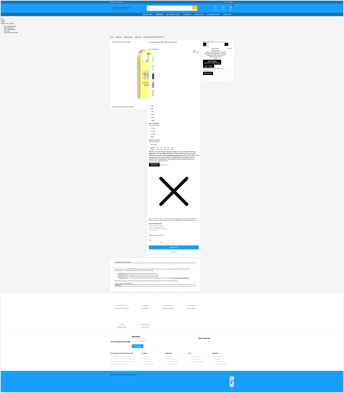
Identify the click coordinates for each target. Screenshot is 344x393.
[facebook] (213, 338)
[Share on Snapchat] (226, 77)
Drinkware (218, 359)
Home (111, 37)
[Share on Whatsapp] (222, 77)
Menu (2, 18)
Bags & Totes (219, 361)
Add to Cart (208, 66)
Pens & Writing (219, 356)
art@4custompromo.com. (175, 155)
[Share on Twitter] (212, 77)
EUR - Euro (7, 31)
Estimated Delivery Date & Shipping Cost (213, 68)
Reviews (118, 285)
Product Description (123, 262)
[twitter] (216, 338)
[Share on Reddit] (229, 77)
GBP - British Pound (9, 27)
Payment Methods (173, 364)
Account (3, 20)
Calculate (208, 73)
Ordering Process (149, 364)
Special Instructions (163, 160)
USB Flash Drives (128, 37)
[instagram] (226, 338)
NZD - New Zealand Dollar (11, 32)
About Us (147, 356)
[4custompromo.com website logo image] (121, 8)
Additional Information (123, 283)
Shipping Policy (173, 359)
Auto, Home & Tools (221, 364)
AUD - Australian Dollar (10, 26)
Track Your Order (196, 359)
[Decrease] (150, 242)
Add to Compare (205, 77)
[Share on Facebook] (209, 77)
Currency (3, 22)
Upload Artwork (149, 361)
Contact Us (148, 359)
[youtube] (223, 338)
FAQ (170, 356)
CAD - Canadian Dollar (10, 29)
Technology (118, 37)
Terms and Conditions (198, 361)
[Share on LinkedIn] (216, 77)
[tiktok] (230, 338)
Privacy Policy (195, 356)
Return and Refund (173, 361)
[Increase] (173, 242)
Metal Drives (138, 37)
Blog (193, 364)
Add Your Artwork (153, 160)
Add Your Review (153, 49)
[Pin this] (219, 77)
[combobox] (156, 9)
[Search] (194, 7)
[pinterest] (220, 338)
